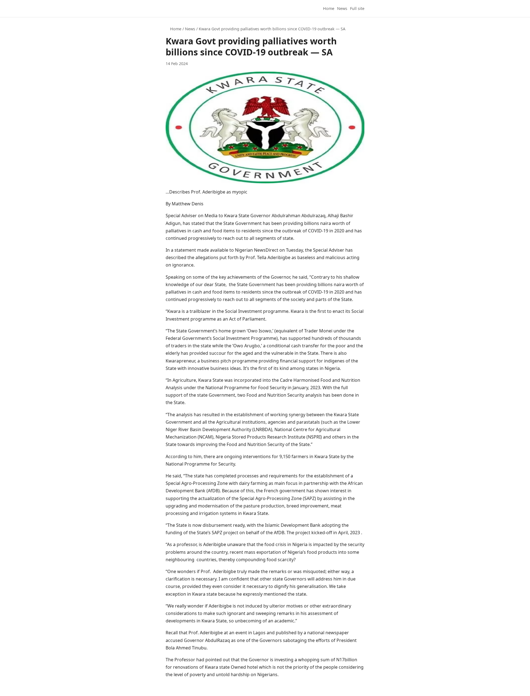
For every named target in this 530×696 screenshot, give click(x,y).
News (342, 8)
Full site (357, 8)
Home (328, 8)
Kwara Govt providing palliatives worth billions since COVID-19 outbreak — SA (272, 28)
